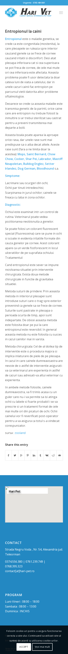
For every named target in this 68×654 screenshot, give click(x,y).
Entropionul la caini (23, 31)
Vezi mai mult (42, 646)
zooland (20, 433)
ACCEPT (23, 646)
